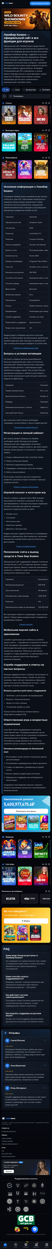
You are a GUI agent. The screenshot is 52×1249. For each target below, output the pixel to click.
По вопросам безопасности (9, 1131)
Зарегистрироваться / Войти (40, 3)
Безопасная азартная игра (8, 1156)
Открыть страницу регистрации (26, 487)
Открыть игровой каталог (26, 546)
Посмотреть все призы (26, 811)
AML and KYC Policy (7, 1153)
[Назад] (46, 103)
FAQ (3, 1150)
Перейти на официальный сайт (26, 348)
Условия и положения (7, 1141)
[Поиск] (4, 96)
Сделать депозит (26, 624)
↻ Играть (26, 921)
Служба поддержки (6, 1138)
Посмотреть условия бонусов (26, 427)
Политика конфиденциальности (10, 1143)
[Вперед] (49, 103)
